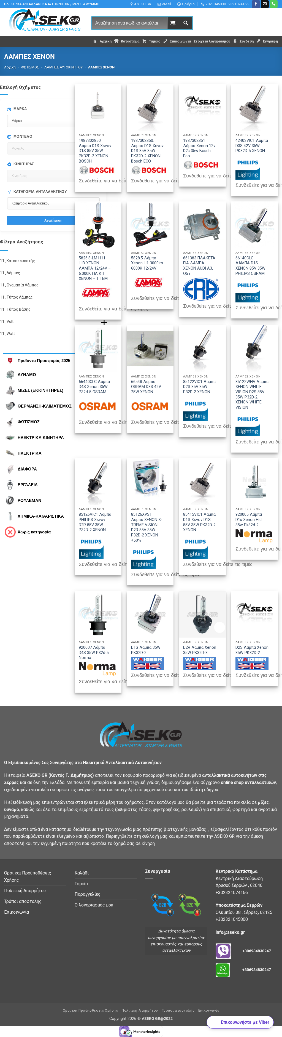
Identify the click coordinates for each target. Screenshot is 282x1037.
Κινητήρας (23, 164)
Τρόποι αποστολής (23, 901)
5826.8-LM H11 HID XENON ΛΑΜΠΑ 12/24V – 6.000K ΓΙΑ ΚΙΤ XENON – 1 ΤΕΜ (95, 268)
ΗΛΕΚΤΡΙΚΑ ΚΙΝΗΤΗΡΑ (41, 437)
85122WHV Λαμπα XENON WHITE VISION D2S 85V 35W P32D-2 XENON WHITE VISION (252, 394)
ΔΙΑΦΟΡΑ (27, 469)
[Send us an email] (265, 4)
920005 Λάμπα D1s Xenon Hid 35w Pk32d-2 (248, 519)
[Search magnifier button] (186, 23)
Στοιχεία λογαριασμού (212, 41)
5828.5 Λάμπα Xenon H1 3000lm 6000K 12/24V (147, 263)
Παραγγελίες (88, 894)
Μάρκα (20, 109)
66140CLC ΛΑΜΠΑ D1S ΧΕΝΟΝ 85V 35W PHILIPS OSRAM (250, 266)
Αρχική (10, 67)
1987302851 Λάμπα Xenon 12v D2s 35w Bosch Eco (199, 148)
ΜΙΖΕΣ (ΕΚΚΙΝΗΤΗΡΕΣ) (40, 390)
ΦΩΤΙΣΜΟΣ (30, 67)
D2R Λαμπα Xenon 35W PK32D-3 (199, 650)
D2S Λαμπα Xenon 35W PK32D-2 (252, 650)
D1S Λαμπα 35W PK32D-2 (146, 650)
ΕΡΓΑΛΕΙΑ (28, 484)
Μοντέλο (22, 136)
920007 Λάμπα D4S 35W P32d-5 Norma (94, 652)
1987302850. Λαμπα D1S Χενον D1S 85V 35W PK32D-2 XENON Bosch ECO (147, 151)
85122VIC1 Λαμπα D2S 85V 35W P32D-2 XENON (199, 386)
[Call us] (274, 4)
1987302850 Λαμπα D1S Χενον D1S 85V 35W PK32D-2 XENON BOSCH (95, 151)
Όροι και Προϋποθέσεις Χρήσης (27, 876)
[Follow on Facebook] (256, 4)
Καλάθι (82, 873)
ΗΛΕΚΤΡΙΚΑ (30, 453)
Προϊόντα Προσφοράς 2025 (44, 360)
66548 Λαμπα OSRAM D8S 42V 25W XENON (146, 386)
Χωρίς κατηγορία (34, 532)
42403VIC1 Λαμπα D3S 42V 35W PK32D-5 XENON (251, 145)
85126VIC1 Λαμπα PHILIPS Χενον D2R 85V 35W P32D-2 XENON (95, 522)
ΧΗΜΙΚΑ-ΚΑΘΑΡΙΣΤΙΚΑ (41, 516)
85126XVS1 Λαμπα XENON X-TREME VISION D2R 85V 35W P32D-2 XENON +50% (146, 527)
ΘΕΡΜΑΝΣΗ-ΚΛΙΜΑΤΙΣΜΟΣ (45, 406)
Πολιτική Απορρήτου (25, 890)
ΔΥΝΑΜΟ (27, 374)
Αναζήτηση (53, 220)
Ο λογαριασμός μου (94, 905)
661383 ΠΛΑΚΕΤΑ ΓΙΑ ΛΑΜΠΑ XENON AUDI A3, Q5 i (199, 266)
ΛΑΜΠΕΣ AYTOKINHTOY (63, 67)
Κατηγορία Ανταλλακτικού (40, 192)
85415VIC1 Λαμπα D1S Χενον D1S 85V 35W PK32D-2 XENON (199, 522)
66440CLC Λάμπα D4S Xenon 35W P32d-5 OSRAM (94, 386)
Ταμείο (81, 883)
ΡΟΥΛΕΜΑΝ (29, 500)
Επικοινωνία (16, 912)
